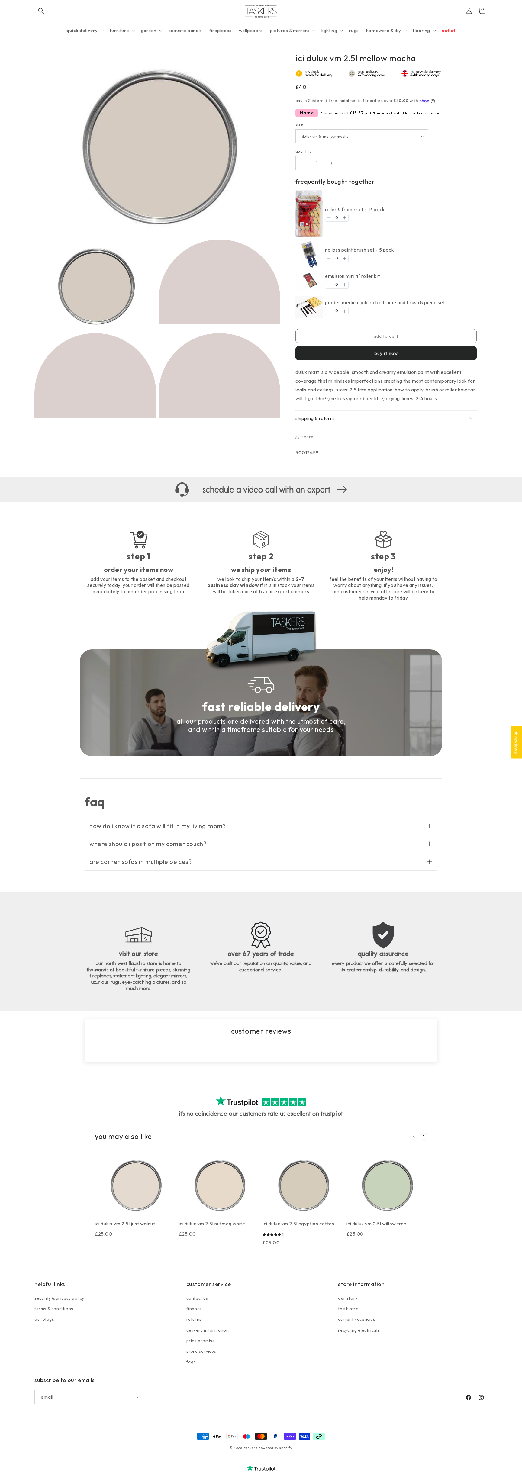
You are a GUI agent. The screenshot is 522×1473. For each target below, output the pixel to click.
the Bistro (348, 1309)
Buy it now (386, 353)
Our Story (347, 1298)
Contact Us (197, 1298)
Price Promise (200, 1340)
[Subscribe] (136, 1397)
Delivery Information (207, 1330)
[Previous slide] (413, 1136)
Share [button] (307, 436)
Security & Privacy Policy (59, 1298)
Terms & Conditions (53, 1309)
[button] (41, 11)
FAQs (191, 1362)
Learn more (428, 113)
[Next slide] (423, 1136)
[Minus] (329, 217)
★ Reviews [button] (516, 742)
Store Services (201, 1351)
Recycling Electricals (359, 1330)
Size (299, 124)
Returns (194, 1319)
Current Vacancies (356, 1319)
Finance (194, 1309)
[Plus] (344, 217)
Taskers (251, 1448)
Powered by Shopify (275, 1448)
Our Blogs (44, 1319)
